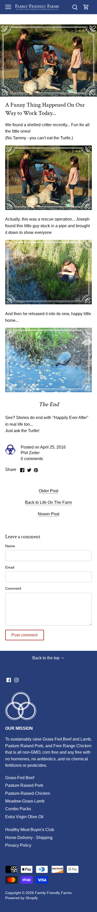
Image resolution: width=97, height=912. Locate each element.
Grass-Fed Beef (19, 778)
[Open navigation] (8, 7)
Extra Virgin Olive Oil (24, 817)
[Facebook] (8, 680)
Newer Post (48, 514)
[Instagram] (16, 680)
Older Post (48, 491)
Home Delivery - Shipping (29, 837)
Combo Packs (18, 809)
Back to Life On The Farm (48, 502)
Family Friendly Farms (53, 893)
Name (10, 546)
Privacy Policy (18, 845)
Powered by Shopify (21, 898)
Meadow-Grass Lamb (24, 801)
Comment (13, 588)
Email (9, 567)
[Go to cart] (86, 7)
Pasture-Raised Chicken (27, 793)
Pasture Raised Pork (24, 785)
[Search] (74, 7)
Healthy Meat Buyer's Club (29, 829)
